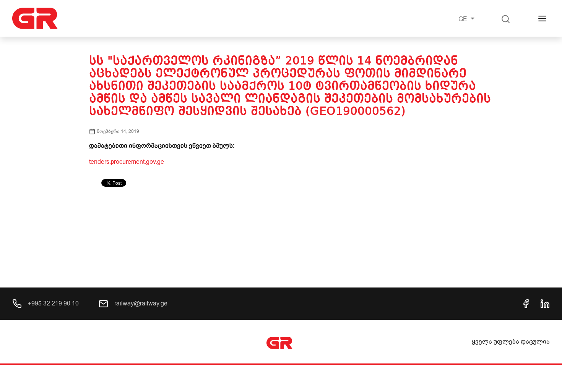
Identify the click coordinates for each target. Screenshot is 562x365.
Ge (463, 19)
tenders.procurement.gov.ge (126, 162)
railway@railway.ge (140, 303)
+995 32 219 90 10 (52, 303)
